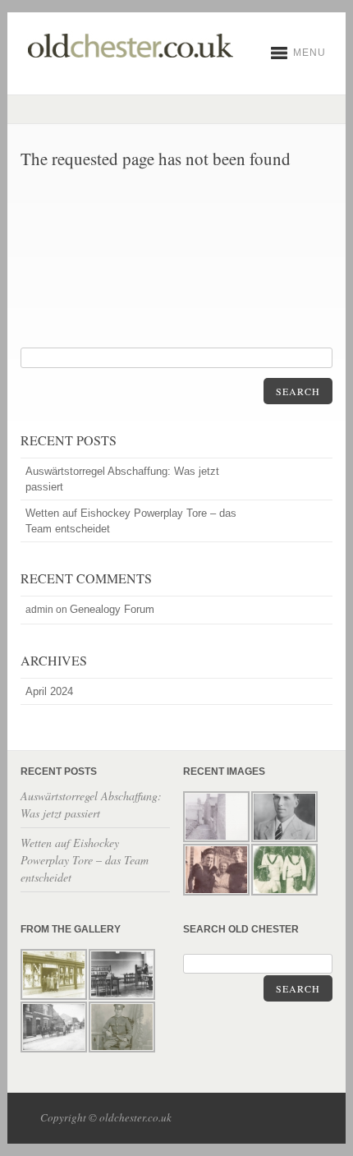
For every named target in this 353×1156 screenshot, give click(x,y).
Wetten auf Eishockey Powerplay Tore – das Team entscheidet (130, 521)
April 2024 (49, 691)
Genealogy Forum (112, 609)
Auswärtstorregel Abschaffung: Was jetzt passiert (122, 479)
